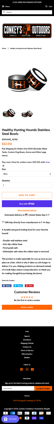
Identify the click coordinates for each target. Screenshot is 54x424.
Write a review (27, 307)
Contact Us (27, 347)
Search (27, 336)
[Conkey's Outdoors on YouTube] (32, 370)
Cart (50, 6)
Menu (7, 6)
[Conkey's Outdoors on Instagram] (27, 370)
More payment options (27, 210)
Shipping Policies (27, 343)
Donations (27, 340)
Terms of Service (27, 350)
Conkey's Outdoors (26, 409)
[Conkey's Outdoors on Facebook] (21, 370)
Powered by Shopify (42, 409)
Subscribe (43, 388)
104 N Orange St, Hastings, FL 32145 (27, 400)
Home (4, 48)
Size (4, 169)
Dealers (27, 357)
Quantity (6, 180)
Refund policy (27, 354)
